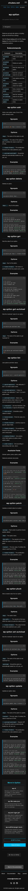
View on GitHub (15, 855)
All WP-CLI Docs (15, 840)
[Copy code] (24, 124)
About (3, 873)
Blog (19, 873)
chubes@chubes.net (14, 879)
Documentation (11, 873)
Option (17, 7)
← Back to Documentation (14, 867)
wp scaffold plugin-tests (14, 827)
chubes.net (14, 2)
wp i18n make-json (14, 801)
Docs (8, 7)
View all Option (15, 845)
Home (4, 7)
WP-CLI (12, 7)
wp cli (14, 788)
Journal (25, 873)
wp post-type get (14, 812)
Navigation (7, 26)
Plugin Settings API (12, 39)
